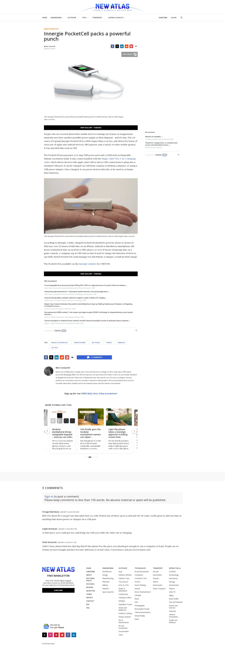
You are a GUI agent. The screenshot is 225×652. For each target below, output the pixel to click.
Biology (172, 582)
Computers (139, 575)
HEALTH (172, 592)
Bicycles (156, 578)
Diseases (172, 611)
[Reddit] (126, 46)
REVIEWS (89, 587)
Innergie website (87, 263)
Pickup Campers (125, 617)
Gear (120, 571)
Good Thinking (140, 585)
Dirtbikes (122, 601)
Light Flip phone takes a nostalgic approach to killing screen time (102, 433)
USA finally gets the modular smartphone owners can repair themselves (75, 434)
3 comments (96, 357)
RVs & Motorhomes (124, 621)
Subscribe (58, 590)
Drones (137, 582)
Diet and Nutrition (176, 602)
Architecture (107, 571)
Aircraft (155, 571)
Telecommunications (143, 612)
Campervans (123, 594)
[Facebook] (112, 46)
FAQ (87, 608)
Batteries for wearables (153, 137)
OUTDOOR (72, 17)
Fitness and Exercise (173, 606)
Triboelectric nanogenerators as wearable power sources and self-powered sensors (161, 144)
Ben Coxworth (63, 367)
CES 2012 (54, 347)
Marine (155, 582)
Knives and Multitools (123, 609)
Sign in (49, 496)
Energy (105, 575)
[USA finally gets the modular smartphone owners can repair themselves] (75, 417)
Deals (137, 619)
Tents (121, 635)
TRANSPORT (97, 17)
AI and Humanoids (142, 571)
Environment (174, 585)
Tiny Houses (123, 582)
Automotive (157, 575)
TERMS (89, 594)
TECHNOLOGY (140, 568)
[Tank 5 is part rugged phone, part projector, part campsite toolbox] (131, 417)
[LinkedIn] (122, 46)
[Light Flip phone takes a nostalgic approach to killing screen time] (103, 417)
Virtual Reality (140, 616)
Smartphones (80, 342)
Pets (136, 602)
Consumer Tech (141, 578)
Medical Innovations (173, 615)
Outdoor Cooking (125, 613)
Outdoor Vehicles (125, 575)
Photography (139, 605)
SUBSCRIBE (163, 17)
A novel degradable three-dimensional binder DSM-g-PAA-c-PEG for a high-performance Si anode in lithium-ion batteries (85, 285)
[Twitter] (117, 46)
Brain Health (173, 599)
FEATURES (90, 584)
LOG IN (173, 17)
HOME (44, 17)
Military (105, 585)
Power (109, 342)
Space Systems (108, 592)
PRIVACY (89, 597)
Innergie (121, 342)
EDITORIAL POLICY (90, 579)
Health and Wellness (173, 621)
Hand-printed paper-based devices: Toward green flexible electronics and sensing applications (76, 291)
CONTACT (90, 601)
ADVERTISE (90, 591)
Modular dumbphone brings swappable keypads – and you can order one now (47, 434)
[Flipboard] (131, 46)
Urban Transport (159, 588)
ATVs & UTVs (124, 585)
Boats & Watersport (123, 589)
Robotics (105, 588)
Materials (105, 582)
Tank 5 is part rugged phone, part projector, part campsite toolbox (131, 433)
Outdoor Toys (124, 578)
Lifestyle (138, 595)
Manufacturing (107, 578)
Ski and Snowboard (123, 627)
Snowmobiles (124, 631)
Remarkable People (142, 609)
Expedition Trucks (125, 604)
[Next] (134, 431)
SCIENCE (172, 571)
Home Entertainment (143, 592)
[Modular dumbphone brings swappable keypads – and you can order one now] (48, 418)
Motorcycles (157, 585)
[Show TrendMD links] (136, 330)
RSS (87, 604)
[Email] (136, 46)
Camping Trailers (125, 597)
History (137, 588)
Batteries (96, 342)
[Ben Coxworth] (48, 371)
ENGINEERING (56, 17)
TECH (84, 17)
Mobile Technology (51, 29)
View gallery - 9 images (90, 127)
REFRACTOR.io (175, 568)
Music (137, 599)
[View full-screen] (135, 54)
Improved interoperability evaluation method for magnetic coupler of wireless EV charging (74, 298)
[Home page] (112, 7)
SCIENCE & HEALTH (115, 17)
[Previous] (47, 431)
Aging (171, 595)
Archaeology (174, 575)
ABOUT (89, 575)
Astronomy (173, 578)
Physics (172, 588)
